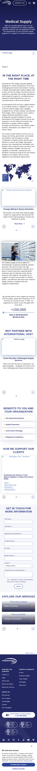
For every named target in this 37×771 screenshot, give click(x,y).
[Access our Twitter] (9, 740)
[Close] (32, 746)
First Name (8, 519)
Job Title (7, 548)
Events (21, 672)
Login (3, 678)
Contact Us (19, 3)
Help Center (5, 681)
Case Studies (23, 679)
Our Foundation (6, 707)
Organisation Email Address (13, 533)
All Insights (22, 682)
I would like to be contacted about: (15, 570)
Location (7, 563)
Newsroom (22, 685)
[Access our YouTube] (28, 740)
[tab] (18, 207)
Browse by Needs (7, 684)
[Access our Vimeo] (33, 740)
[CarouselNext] (33, 226)
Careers (4, 704)
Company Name (9, 541)
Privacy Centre (28, 761)
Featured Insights (24, 676)
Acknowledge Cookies (18, 764)
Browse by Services (8, 687)
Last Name (8, 526)
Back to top (29, 653)
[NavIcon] (30, 3)
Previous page (7, 53)
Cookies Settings (18, 768)
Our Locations (6, 698)
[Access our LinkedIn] (4, 740)
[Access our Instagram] (14, 740)
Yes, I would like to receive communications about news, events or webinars (20, 580)
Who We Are (6, 695)
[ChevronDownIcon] (33, 53)
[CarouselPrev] (4, 226)
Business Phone (9, 555)
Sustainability (6, 701)
